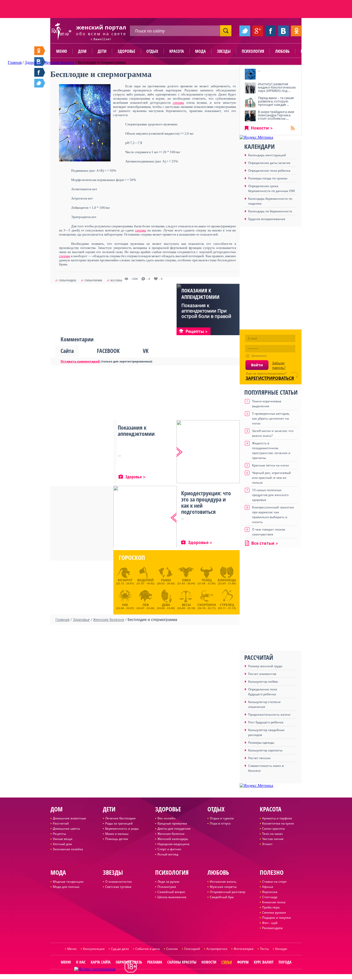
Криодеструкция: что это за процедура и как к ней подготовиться (206, 502)
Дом (82, 51)
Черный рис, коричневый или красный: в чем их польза (271, 478)
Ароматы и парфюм (277, 818)
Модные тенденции (68, 881)
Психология (253, 51)
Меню (61, 51)
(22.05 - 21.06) (227, 581)
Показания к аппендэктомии (200, 293)
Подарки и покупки (276, 917)
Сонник (172, 949)
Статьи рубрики (93, 280)
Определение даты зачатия (269, 163)
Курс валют (263, 962)
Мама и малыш (117, 833)
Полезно (309, 51)
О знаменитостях (118, 881)
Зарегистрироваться (270, 378)
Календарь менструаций (267, 155)
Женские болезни (171, 833)
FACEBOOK (108, 350)
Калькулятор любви (263, 681)
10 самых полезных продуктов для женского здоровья (270, 495)
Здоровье (126, 51)
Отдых (152, 51)
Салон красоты (273, 828)
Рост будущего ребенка (265, 722)
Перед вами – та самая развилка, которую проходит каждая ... (276, 101)
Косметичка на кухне (278, 823)
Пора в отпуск (220, 823)
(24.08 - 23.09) (166, 606)
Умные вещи (62, 839)
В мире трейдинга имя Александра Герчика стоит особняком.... (276, 115)
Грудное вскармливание (266, 219)
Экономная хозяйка (68, 849)
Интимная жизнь (223, 881)
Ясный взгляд (167, 854)
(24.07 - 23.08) (145, 606)
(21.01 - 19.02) (145, 581)
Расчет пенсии (259, 758)
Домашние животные (69, 818)
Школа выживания (171, 897)
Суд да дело (120, 949)
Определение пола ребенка (269, 170)
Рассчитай (61, 823)
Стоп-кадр (269, 897)
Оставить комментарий (80, 361)
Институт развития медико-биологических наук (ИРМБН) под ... (277, 87)
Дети (102, 51)
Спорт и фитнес (169, 849)
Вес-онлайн (166, 818)
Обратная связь (129, 962)
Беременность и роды (122, 828)
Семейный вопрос (171, 892)
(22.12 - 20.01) (125, 581)
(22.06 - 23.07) (125, 606)
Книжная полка (274, 902)
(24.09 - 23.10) (186, 606)
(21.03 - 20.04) (186, 581)
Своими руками (274, 912)
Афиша (267, 887)
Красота (176, 51)
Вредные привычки (172, 823)
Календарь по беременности (270, 211)
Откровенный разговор (227, 892)
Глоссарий (192, 949)
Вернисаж (270, 892)
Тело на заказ (272, 833)
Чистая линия (272, 839)
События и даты (147, 949)
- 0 (148, 279)
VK (145, 350)
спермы (178, 103)
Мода (200, 51)
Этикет (267, 844)
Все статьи (116, 280)
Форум (243, 962)
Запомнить (259, 355)
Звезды (224, 51)
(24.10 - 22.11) (206, 606)
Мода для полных (66, 887)
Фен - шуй (270, 923)
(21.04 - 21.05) (206, 581)
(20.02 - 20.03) (166, 581)
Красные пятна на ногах (270, 465)
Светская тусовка (118, 887)
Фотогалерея (244, 949)
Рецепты (59, 833)
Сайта (67, 350)
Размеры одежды (261, 742)
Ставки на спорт (274, 881)
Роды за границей (119, 823)
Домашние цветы (66, 828)
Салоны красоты (181, 962)
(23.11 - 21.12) (227, 606)
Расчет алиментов (262, 674)
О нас (81, 962)
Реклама (154, 962)
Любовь (282, 51)
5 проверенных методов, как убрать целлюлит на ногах (271, 418)
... (259, 70)
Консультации (94, 949)
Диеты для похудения (173, 828)
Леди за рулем (168, 881)
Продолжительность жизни (269, 714)
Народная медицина (173, 844)
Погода (285, 962)
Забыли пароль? (279, 365)
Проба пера (271, 907)
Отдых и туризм (222, 818)
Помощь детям (116, 839)
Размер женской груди (265, 666)
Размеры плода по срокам (267, 178)
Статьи (226, 962)
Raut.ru (159, 977)
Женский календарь (172, 839)
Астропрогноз (216, 949)
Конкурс (281, 949)
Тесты (264, 949)
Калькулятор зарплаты (265, 750)
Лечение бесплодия (120, 818)
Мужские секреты (223, 887)
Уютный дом (62, 844)
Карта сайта (101, 962)
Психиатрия (166, 887)
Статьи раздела (67, 280)
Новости (260, 128)
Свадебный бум (222, 897)
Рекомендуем (272, 928)
